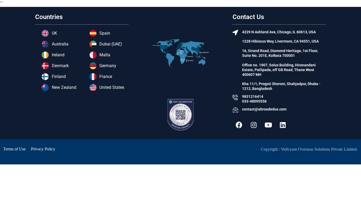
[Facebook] (239, 125)
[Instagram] (253, 125)
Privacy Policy (43, 149)
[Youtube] (268, 125)
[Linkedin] (282, 125)
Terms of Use (14, 149)
